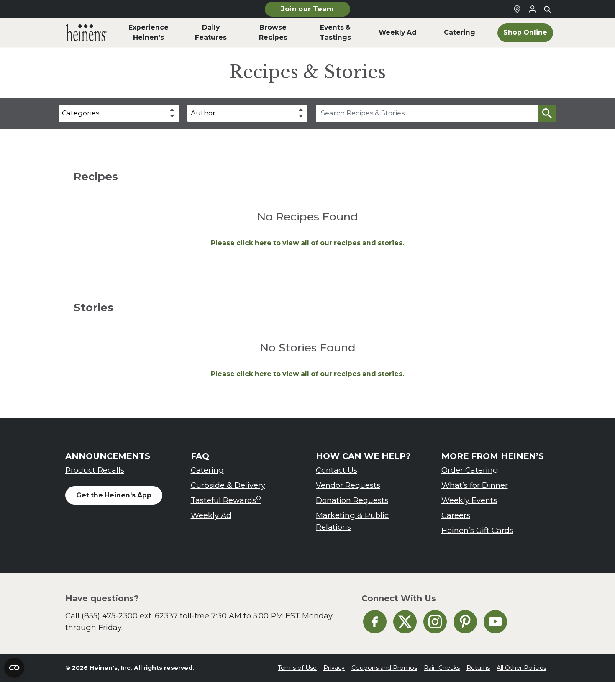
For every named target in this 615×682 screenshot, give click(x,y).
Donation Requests (352, 500)
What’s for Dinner (474, 485)
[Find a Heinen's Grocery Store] (517, 9)
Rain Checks (442, 668)
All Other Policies (521, 668)
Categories (80, 113)
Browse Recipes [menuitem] (273, 32)
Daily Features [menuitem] (211, 32)
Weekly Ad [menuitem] (398, 32)
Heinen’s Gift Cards (477, 530)
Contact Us (336, 470)
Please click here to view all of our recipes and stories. (307, 243)
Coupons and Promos (384, 668)
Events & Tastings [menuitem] (335, 32)
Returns (478, 668)
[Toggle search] (547, 9)
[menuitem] (86, 32)
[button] (547, 113)
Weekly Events (469, 500)
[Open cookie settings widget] (14, 668)
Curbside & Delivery (228, 485)
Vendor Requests (348, 485)
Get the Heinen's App (113, 495)
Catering (207, 470)
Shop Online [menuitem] (525, 32)
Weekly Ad (211, 515)
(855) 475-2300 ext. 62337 (130, 615)
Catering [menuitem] (459, 32)
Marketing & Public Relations (352, 521)
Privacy (334, 668)
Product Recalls (94, 470)
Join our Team (307, 9)
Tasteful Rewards (226, 500)
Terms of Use (297, 668)
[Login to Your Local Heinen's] (532, 9)
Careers (455, 515)
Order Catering (469, 470)
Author (203, 113)
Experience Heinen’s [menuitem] (148, 32)
